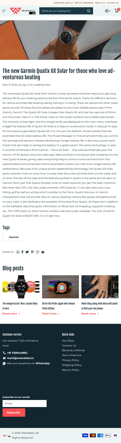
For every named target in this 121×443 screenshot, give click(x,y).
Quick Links (68, 334)
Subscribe (14, 412)
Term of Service (71, 355)
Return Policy (70, 369)
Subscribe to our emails (16, 397)
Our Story (68, 340)
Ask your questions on (28, 363)
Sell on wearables (84, 2)
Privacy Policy (70, 360)
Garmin (14, 237)
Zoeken (88, 10)
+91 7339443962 (17, 352)
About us (100, 2)
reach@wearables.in (20, 358)
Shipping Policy (72, 365)
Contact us (112, 2)
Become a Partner (73, 350)
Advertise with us (63, 2)
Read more (10, 313)
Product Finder (4, 9)
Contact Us (69, 345)
